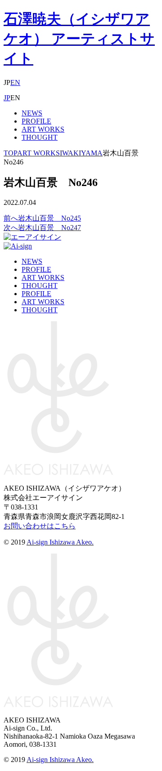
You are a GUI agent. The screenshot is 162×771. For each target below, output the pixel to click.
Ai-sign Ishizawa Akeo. (60, 542)
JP (7, 98)
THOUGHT (40, 137)
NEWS (32, 113)
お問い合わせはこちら (40, 526)
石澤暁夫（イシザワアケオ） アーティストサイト (79, 38)
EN (15, 82)
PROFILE (36, 121)
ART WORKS (43, 129)
